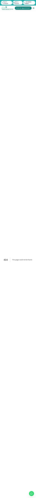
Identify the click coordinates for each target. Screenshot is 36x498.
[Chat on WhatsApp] (31, 493)
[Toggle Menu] (33, 8)
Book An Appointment (23, 8)
